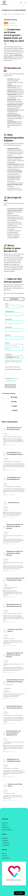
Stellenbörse (5, 838)
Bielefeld (13, 23)
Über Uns (4, 853)
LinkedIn (15, 406)
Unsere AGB (5, 823)
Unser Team (4, 855)
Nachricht (7, 343)
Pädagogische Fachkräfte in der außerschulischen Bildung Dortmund (14, 526)
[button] (21, 3)
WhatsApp (15, 410)
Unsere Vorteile (5, 858)
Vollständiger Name (9, 311)
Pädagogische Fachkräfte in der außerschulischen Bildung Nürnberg (14, 655)
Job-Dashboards (5, 845)
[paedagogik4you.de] (4, 3)
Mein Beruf (7, 335)
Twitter (15, 401)
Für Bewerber (5, 840)
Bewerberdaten (5, 827)
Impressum (4, 825)
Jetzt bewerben (19, 893)
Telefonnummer (8, 327)
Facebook (15, 397)
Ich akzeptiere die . (11, 379)
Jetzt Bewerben (5, 842)
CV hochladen (8, 354)
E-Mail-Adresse (8, 319)
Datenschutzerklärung (7, 829)
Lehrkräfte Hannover (13, 502)
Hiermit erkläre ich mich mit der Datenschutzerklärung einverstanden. (13, 368)
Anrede (6, 304)
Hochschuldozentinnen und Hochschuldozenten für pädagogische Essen (13, 733)
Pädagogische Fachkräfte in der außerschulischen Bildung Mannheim (14, 553)
